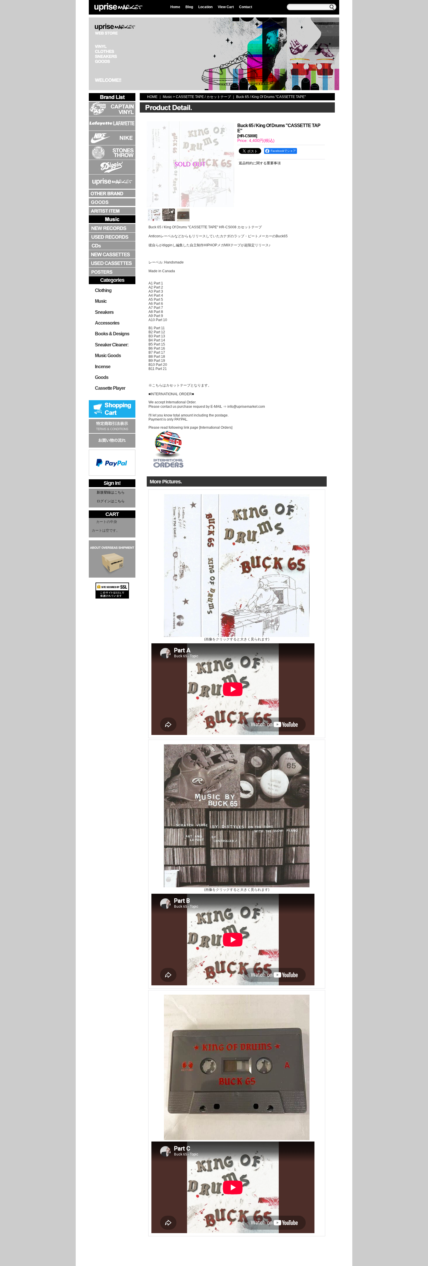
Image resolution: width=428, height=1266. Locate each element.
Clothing (103, 290)
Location (205, 7)
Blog (189, 7)
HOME (152, 97)
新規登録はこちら (111, 492)
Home (175, 7)
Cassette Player (110, 388)
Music (101, 301)
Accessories (107, 322)
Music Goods (108, 355)
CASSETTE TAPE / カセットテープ (203, 97)
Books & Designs (112, 333)
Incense (102, 366)
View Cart (226, 7)
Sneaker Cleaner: (111, 344)
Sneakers (104, 312)
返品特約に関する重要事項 (260, 163)
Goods (101, 377)
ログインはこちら (111, 501)
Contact (245, 7)
